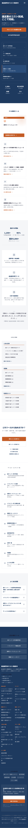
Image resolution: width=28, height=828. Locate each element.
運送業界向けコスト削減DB (10, 3)
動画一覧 (17, 709)
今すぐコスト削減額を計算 (14, 29)
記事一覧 (3, 727)
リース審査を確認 (14, 449)
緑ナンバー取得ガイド (7, 682)
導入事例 (17, 741)
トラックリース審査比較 (14, 645)
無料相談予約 (5, 678)
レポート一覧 (18, 712)
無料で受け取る (14, 801)
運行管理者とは (9, 375)
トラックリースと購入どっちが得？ (14, 350)
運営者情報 (4, 753)
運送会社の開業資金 (10, 357)
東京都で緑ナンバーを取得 (12, 397)
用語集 (3, 729)
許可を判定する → (8, 156)
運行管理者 (21, 774)
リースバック (20, 777)
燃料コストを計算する (14, 439)
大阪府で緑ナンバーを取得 (12, 400)
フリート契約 (14, 780)
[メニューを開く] (24, 3)
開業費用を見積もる (14, 454)
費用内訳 (17, 734)
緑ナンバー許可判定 (20, 689)
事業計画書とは (9, 382)
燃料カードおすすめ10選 (11, 354)
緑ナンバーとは (9, 372)
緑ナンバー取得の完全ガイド (12, 347)
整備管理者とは (9, 379)
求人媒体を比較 (14, 451)
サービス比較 (18, 731)
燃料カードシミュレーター (14, 651)
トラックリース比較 (20, 691)
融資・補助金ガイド (6, 720)
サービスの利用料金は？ (9, 611)
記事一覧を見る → (8, 361)
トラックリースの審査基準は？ (11, 597)
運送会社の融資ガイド (6, 703)
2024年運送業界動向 (20, 717)
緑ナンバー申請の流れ (20, 715)
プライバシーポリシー (6, 755)
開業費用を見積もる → (9, 210)
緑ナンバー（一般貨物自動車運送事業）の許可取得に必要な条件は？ (12, 590)
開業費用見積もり (6, 680)
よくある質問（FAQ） (6, 732)
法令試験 (13, 777)
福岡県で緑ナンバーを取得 (12, 407)
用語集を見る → (7, 386)
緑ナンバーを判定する (14, 444)
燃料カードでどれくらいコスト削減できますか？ (12, 604)
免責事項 (3, 763)
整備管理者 (7, 777)
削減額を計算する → (11, 135)
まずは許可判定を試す (14, 35)
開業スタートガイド (14, 657)
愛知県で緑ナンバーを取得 (12, 404)
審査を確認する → (8, 174)
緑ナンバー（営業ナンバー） (10, 774)
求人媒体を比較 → (8, 192)
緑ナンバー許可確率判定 (14, 640)
